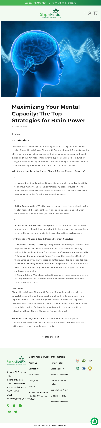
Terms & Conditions (59, 375)
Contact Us (34, 369)
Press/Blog (33, 381)
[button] (5, 13)
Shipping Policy (57, 369)
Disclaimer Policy (58, 396)
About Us (33, 363)
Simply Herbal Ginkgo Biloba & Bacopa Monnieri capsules (40, 318)
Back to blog (52, 336)
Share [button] (17, 134)
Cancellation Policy (59, 390)
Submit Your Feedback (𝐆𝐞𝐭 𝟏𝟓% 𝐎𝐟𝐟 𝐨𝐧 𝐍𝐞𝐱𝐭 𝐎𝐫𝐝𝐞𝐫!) (38, 395)
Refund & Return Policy (58, 382)
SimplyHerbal (45, 425)
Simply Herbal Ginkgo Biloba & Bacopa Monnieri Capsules (54, 171)
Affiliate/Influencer (59, 402)
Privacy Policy (57, 363)
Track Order (34, 375)
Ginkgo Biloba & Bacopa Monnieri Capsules (50, 238)
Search (32, 386)
